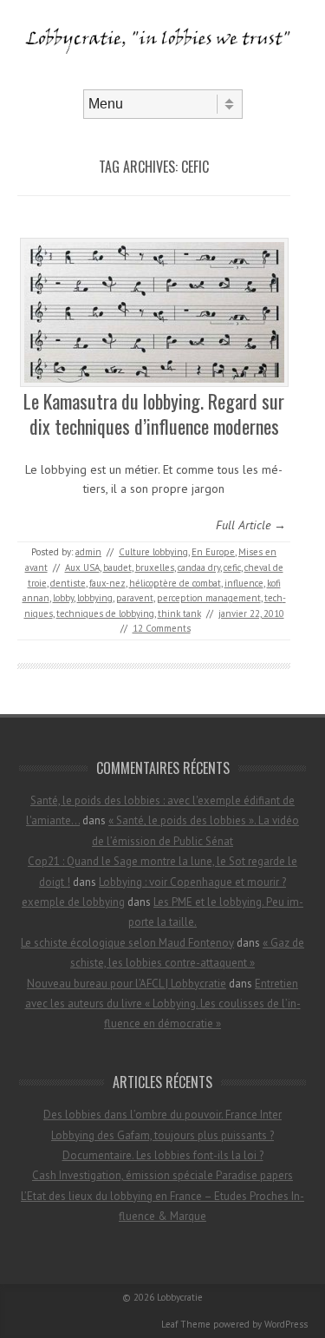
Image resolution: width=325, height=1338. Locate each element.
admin (88, 552)
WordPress (286, 1324)
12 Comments (162, 628)
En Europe (213, 552)
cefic (232, 567)
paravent (134, 598)
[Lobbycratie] (162, 74)
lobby (63, 598)
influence (243, 583)
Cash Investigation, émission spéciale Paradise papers (162, 1175)
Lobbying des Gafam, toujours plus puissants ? (162, 1135)
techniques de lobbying (105, 613)
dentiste (68, 583)
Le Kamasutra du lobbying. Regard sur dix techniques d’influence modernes (153, 413)
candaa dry (199, 567)
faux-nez (107, 583)
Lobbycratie (180, 1297)
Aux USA (82, 567)
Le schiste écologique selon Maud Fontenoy (127, 942)
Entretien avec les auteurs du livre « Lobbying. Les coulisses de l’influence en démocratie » (163, 1004)
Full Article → (251, 525)
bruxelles (154, 567)
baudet (117, 567)
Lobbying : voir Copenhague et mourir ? (192, 882)
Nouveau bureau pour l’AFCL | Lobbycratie (126, 983)
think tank (179, 613)
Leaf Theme (186, 1324)
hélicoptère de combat (175, 583)
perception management (209, 598)
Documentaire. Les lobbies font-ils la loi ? (162, 1155)
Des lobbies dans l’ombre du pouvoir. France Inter (162, 1114)
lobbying (95, 598)
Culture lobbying (153, 552)
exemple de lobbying (73, 902)
